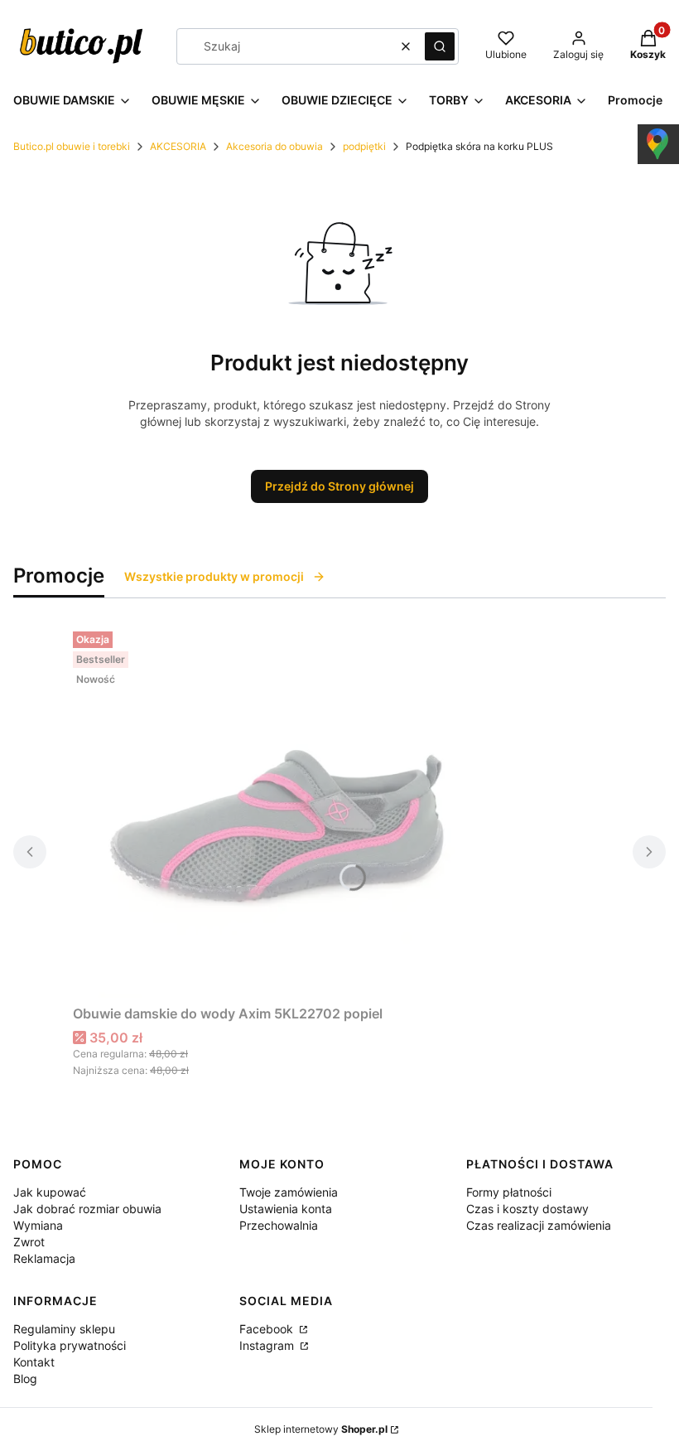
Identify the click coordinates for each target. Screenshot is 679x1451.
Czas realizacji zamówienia (538, 1225)
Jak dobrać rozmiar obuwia (87, 1209)
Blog (25, 1378)
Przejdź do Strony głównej (339, 486)
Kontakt (34, 1362)
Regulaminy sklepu (64, 1329)
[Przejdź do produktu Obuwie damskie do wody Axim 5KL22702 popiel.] (280, 811)
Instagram (268, 1345)
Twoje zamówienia (288, 1192)
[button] (440, 46)
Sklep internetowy (321, 1429)
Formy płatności (508, 1192)
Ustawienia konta (285, 1209)
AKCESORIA (178, 146)
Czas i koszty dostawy (527, 1209)
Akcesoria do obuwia (274, 146)
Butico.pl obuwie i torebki (71, 146)
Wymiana (38, 1225)
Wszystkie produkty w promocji (214, 576)
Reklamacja (44, 1258)
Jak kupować (49, 1192)
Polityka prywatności (69, 1345)
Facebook (267, 1329)
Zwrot (29, 1242)
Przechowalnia (278, 1225)
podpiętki (364, 146)
